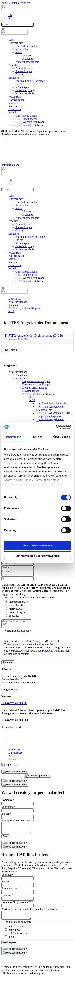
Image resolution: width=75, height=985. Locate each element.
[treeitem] (18, 371)
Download (11, 349)
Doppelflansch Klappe (34, 387)
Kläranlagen (22, 87)
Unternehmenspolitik (26, 45)
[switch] (66, 508)
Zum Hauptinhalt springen (15, 2)
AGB (11, 755)
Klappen (20, 378)
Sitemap (12, 758)
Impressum (14, 749)
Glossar (19, 74)
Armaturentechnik (18, 371)
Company (7, 799)
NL (10, 18)
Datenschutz (15, 752)
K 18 (32, 400)
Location (7, 895)
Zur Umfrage (8, 979)
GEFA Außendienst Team (29, 121)
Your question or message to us (19, 820)
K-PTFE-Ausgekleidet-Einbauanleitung (50, 421)
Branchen (13, 77)
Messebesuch (16, 608)
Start (10, 39)
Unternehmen (15, 42)
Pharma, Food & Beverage (30, 80)
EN (10, 15)
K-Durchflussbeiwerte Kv (53, 403)
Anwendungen (23, 71)
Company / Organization (16, 902)
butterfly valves (16, 926)
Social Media (16, 605)
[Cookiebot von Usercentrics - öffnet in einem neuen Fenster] (55, 427)
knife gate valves (17, 933)
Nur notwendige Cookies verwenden (37, 555)
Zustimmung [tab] (13, 436)
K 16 (32, 397)
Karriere (12, 106)
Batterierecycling (24, 90)
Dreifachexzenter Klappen (36, 384)
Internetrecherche (18, 601)
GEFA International (26, 118)
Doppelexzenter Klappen (36, 381)
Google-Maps (9, 689)
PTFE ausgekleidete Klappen (38, 393)
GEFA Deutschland (26, 115)
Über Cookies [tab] (61, 436)
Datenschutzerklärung (48, 650)
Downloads (14, 109)
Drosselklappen (30, 390)
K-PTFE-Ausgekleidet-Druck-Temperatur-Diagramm (54, 414)
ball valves (14, 929)
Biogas (19, 83)
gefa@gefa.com (10, 164)
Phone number (10, 888)
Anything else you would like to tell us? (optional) (29, 908)
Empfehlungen (17, 612)
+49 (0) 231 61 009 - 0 (14, 703)
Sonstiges (14, 615)
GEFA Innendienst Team (29, 125)
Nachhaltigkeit (16, 99)
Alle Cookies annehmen (37, 545)
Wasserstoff (14, 96)
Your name (8, 806)
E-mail (6, 813)
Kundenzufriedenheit (27, 61)
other (11, 936)
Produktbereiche (24, 68)
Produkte (13, 64)
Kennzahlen (22, 49)
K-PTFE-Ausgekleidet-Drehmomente (50, 408)
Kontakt (12, 112)
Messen (26, 55)
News (18, 52)
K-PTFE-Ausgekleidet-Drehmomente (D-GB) (34, 335)
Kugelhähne (22, 374)
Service (12, 102)
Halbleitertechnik (24, 93)
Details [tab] (37, 436)
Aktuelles (27, 58)
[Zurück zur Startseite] (16, 9)
